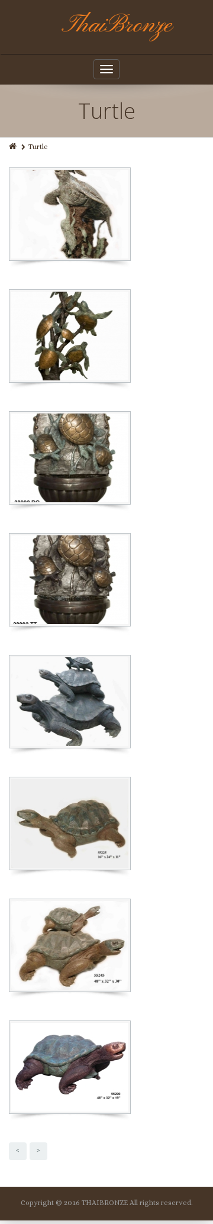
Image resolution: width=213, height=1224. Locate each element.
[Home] (13, 147)
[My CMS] (107, 26)
